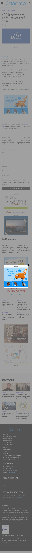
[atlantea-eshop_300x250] (16, 286)
